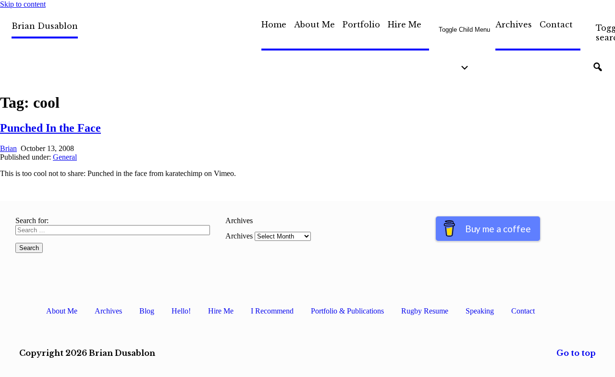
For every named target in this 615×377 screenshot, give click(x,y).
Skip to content (23, 4)
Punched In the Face (50, 128)
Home (273, 24)
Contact (556, 24)
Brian (8, 148)
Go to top (576, 353)
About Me (314, 24)
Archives (513, 24)
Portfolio (361, 24)
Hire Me (404, 24)
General (65, 157)
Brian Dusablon (45, 26)
